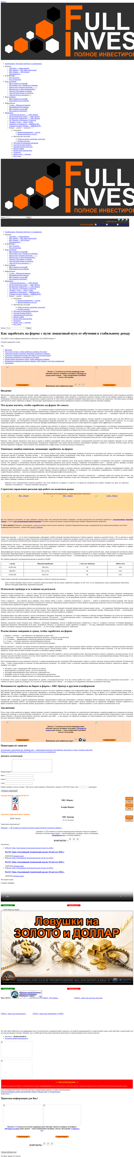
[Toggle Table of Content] (2, 346)
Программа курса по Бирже (19, 101)
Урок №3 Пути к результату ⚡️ (20, 95)
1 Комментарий (18, 856)
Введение (8, 350)
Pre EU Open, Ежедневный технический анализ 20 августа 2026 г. (34, 852)
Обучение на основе (12, 1129)
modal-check (5, 1094)
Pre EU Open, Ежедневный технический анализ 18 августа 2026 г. (34, 872)
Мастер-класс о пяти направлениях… (22, 89)
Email (3, 779)
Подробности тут (58, 835)
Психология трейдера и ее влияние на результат (22, 357)
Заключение (9, 363)
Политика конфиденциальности (16, 1038)
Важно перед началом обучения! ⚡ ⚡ (23, 87)
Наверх (3, 2)
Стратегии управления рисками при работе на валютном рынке (28, 355)
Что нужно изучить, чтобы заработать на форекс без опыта (26, 352)
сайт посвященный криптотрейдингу (28, 521)
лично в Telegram (36, 527)
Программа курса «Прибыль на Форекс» (23, 85)
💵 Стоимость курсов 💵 (18, 83)
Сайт (2, 783)
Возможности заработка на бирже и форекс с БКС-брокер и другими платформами (34, 361)
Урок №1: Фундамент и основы (20, 91)
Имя (3, 775)
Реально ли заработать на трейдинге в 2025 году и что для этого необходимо (28, 752)
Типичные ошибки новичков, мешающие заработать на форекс (27, 353)
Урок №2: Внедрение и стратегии (21, 93)
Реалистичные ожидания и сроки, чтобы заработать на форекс (27, 359)
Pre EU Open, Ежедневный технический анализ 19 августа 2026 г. (34, 862)
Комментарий (6, 772)
